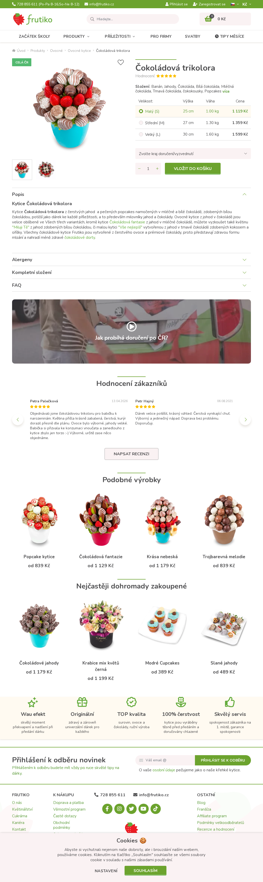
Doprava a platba (68, 802)
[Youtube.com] (143, 809)
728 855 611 (48, 4)
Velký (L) (153, 134)
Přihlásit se (179, 4)
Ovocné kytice (79, 50)
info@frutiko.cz (101, 4)
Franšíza (204, 809)
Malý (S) (152, 111)
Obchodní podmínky (61, 825)
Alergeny (22, 260)
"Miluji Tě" (20, 227)
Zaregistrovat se (212, 4)
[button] (106, 871)
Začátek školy (34, 36)
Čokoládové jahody (39, 663)
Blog (201, 802)
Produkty (74, 36)
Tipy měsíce (232, 36)
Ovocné (56, 50)
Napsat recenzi (131, 454)
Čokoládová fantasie (127, 222)
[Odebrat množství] (139, 169)
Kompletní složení (31, 272)
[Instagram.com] (119, 809)
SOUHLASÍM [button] (146, 870)
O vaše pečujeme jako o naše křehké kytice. (190, 770)
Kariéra (18, 822)
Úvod (21, 50)
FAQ (16, 285)
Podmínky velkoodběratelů (220, 822)
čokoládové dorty (79, 237)
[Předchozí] (17, 419)
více (226, 91)
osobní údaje (164, 770)
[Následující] (245, 419)
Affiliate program (212, 816)
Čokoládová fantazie (101, 557)
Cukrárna (19, 816)
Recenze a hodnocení (215, 829)
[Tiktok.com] (156, 809)
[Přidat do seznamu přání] (121, 62)
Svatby (192, 36)
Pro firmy (161, 36)
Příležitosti (117, 36)
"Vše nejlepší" (130, 227)
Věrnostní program (69, 809)
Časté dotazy (65, 816)
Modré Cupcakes (162, 663)
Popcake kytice (39, 557)
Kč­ (245, 4)
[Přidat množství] (157, 169)
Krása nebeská (162, 557)
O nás (17, 802)
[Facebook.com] (107, 809)
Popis (18, 194)
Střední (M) (155, 123)
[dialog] (131, 857)
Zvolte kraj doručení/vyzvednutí (166, 153)
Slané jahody (224, 663)
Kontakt (19, 829)
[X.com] (131, 809)
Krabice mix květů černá (100, 666)
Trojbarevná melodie (224, 557)
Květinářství (22, 809)
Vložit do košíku (193, 169)
